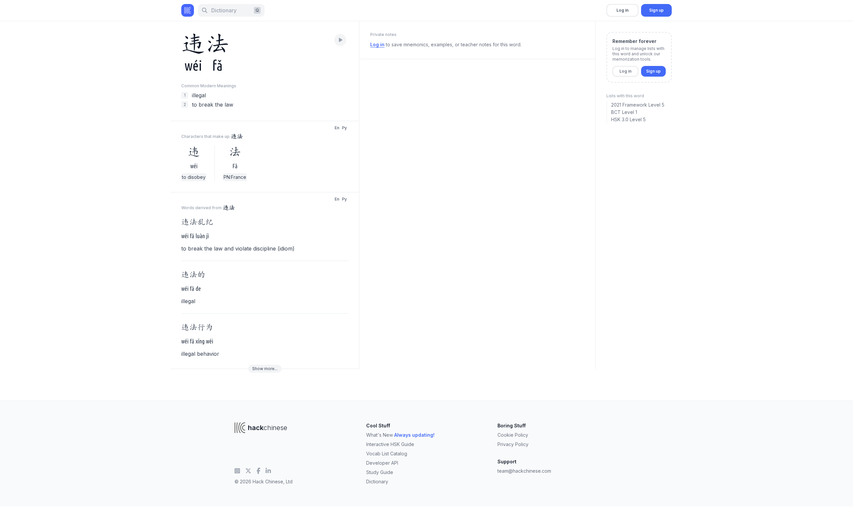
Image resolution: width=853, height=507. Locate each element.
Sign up (656, 10)
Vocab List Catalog (386, 453)
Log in (622, 10)
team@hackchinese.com (524, 471)
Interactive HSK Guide (390, 444)
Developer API (382, 463)
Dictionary (377, 481)
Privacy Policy (512, 444)
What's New (400, 435)
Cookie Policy (512, 435)
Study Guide (379, 472)
